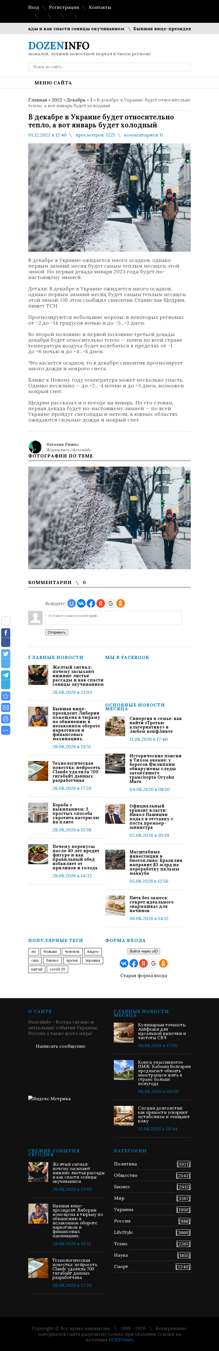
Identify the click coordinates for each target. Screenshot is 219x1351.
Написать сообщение (61, 1046)
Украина (92, 960)
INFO (59, 45)
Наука (121, 1255)
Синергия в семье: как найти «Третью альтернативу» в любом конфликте (155, 724)
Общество (125, 1175)
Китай (36, 969)
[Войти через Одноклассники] (120, 603)
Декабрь (76, 100)
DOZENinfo (121, 1339)
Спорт (121, 1266)
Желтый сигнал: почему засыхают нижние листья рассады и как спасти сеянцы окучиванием (78, 675)
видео (93, 951)
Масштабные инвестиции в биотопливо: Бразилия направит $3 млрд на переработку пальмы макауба (155, 862)
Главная (37, 100)
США (34, 960)
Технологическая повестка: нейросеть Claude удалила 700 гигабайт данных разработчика (76, 771)
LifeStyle (123, 1232)
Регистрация (64, 7)
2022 (57, 100)
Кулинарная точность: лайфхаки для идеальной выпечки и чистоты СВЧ (162, 1031)
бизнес (52, 960)
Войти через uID (144, 951)
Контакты (100, 7)
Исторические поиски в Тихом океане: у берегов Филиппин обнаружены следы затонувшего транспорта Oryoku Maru (155, 769)
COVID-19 (57, 969)
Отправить (57, 632)
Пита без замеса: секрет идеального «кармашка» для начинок (151, 904)
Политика (125, 1164)
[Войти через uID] (71, 603)
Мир (119, 1198)
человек (72, 951)
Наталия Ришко (62, 444)
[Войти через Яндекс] (100, 603)
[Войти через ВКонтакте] (81, 603)
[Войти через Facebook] (91, 603)
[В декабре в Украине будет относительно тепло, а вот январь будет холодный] (5, 696)
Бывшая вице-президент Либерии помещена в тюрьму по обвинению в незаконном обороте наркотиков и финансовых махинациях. (76, 724)
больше (50, 951)
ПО (33, 951)
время (72, 960)
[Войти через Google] (110, 603)
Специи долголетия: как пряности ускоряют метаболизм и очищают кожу (164, 1114)
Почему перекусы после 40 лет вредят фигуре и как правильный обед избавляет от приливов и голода (75, 857)
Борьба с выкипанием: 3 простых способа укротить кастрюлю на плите (75, 813)
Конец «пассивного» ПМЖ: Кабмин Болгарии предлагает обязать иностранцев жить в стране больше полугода (164, 1073)
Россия (122, 1221)
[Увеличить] (109, 518)
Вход (33, 7)
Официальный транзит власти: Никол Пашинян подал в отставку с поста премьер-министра (151, 816)
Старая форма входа (143, 975)
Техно (120, 1243)
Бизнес (122, 1186)
